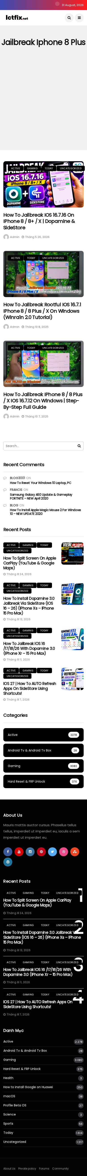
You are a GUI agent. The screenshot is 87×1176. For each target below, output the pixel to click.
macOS (9, 1096)
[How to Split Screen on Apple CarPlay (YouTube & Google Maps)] (72, 553)
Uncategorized (70, 168)
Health (8, 1078)
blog (14, 505)
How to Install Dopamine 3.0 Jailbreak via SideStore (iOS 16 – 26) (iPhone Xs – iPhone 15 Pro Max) (28, 606)
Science (9, 1114)
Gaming (32, 168)
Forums (44, 1168)
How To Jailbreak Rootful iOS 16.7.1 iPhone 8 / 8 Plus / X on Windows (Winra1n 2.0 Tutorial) (42, 311)
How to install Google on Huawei (28, 1087)
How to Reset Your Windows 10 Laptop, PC (40, 483)
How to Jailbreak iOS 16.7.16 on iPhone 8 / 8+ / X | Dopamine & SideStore (39, 221)
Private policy (27, 1168)
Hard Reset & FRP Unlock (22, 1069)
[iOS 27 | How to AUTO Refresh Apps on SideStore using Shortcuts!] (72, 679)
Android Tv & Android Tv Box (25, 1051)
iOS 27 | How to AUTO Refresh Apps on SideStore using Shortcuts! (29, 688)
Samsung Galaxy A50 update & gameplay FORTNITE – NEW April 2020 (41, 496)
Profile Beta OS (14, 1105)
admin (14, 237)
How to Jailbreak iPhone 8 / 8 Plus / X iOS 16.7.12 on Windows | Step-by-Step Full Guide (43, 401)
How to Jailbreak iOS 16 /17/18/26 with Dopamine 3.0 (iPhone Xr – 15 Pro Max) (29, 648)
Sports (8, 1124)
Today (49, 168)
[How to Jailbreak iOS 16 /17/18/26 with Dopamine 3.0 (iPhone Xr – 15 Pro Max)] (72, 639)
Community (60, 1168)
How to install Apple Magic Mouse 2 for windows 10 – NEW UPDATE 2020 (45, 512)
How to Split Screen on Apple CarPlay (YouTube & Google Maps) (29, 563)
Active (15, 168)
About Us (9, 1168)
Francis (16, 489)
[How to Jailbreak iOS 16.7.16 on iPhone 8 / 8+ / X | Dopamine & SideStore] (43, 184)
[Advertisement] (43, 104)
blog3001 (17, 478)
